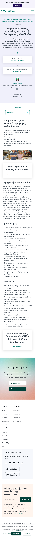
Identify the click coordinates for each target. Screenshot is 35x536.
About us (4, 432)
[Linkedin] (17, 89)
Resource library (17, 414)
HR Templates (15, 19)
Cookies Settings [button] (7, 533)
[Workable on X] (18, 463)
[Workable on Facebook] (10, 463)
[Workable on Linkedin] (6, 463)
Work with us (5, 436)
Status (3, 446)
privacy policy (18, 513)
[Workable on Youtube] (14, 463)
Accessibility (5, 443)
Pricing (4, 410)
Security (4, 425)
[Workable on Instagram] (22, 463)
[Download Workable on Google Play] (12, 474)
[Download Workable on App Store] (12, 469)
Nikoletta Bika (17, 83)
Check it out (17, 5)
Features (4, 414)
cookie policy (19, 530)
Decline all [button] (27, 533)
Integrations (5, 421)
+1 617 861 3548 (16, 452)
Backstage (5, 439)
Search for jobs (17, 421)
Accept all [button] (16, 533)
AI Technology (6, 417)
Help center (16, 410)
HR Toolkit (7, 19)
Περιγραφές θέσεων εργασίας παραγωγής (20, 21)
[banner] (17, 170)
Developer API (17, 417)
